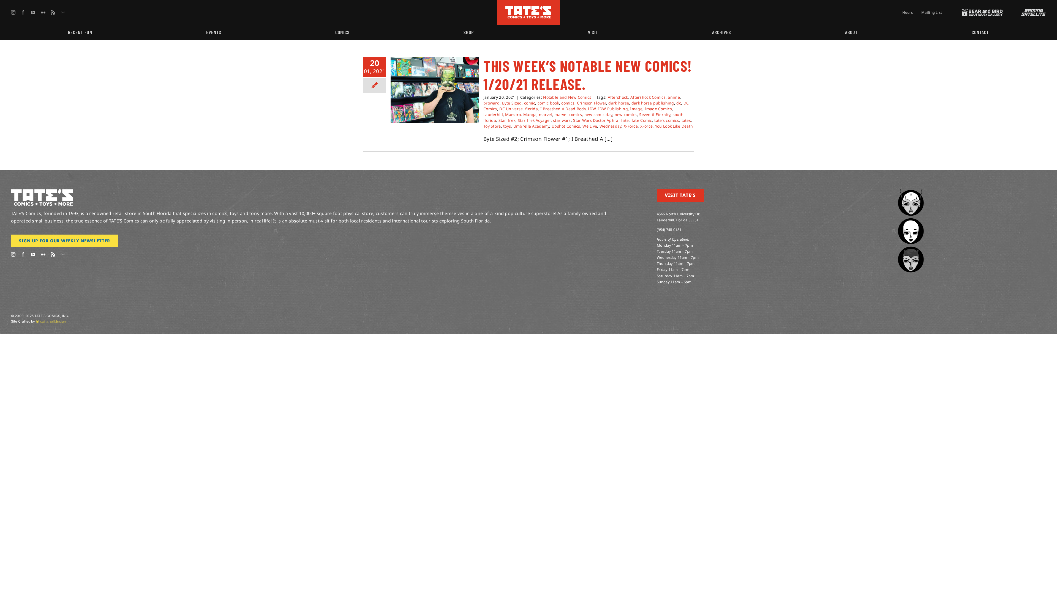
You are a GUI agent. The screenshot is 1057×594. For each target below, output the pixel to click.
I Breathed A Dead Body (563, 108)
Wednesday (611, 126)
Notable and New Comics (567, 97)
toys (507, 126)
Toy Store (492, 126)
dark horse (618, 103)
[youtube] (33, 12)
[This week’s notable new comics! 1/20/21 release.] (435, 90)
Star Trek (507, 120)
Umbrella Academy (531, 126)
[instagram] (13, 12)
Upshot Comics (566, 126)
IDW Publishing (613, 108)
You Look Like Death (674, 126)
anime (674, 97)
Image (636, 108)
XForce (646, 126)
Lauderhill (493, 114)
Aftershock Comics (648, 97)
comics (567, 103)
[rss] (53, 12)
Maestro (513, 114)
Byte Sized (512, 103)
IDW (592, 108)
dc (678, 103)
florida (531, 108)
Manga (529, 114)
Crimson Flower (591, 103)
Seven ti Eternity (654, 114)
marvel (545, 114)
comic (529, 103)
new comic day (598, 114)
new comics (626, 114)
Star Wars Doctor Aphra (595, 120)
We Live (589, 126)
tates (686, 120)
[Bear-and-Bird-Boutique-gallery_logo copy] (982, 11)
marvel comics (568, 114)
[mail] (63, 12)
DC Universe (511, 108)
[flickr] (43, 12)
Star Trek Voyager (534, 120)
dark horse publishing (652, 103)
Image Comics (658, 108)
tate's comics (666, 120)
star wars (562, 120)
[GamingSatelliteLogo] (1032, 11)
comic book (548, 103)
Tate (625, 120)
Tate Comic (641, 120)
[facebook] (23, 12)
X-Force (631, 126)
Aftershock (618, 97)
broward (491, 103)
